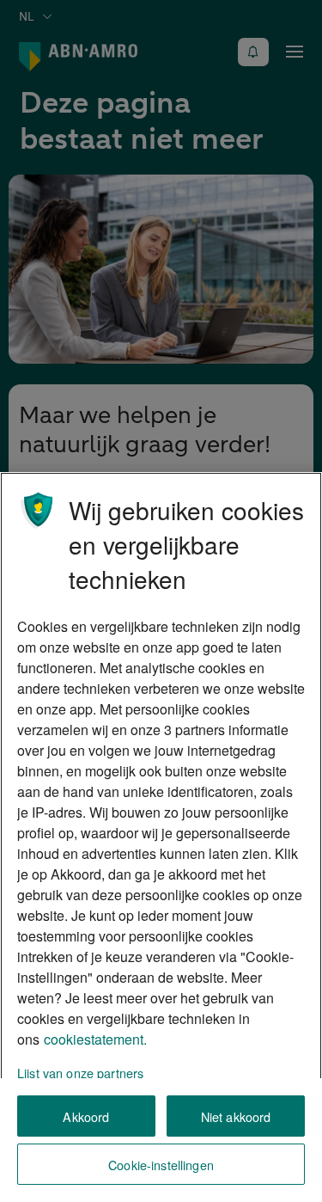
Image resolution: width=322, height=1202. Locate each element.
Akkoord (86, 1116)
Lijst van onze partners (80, 1073)
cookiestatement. (95, 1039)
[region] (161, 837)
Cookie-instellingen (161, 1165)
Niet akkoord (236, 1116)
